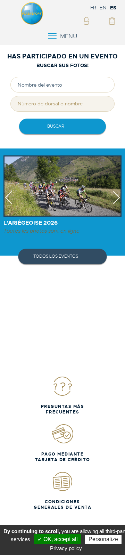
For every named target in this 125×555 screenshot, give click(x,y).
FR (93, 8)
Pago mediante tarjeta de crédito (62, 456)
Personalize (103, 539)
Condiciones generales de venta (62, 504)
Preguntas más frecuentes (62, 409)
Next (116, 203)
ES (113, 8)
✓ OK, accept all (58, 539)
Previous (8, 203)
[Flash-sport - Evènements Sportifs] (32, 23)
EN (103, 8)
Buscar (55, 126)
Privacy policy (66, 548)
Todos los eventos (55, 256)
